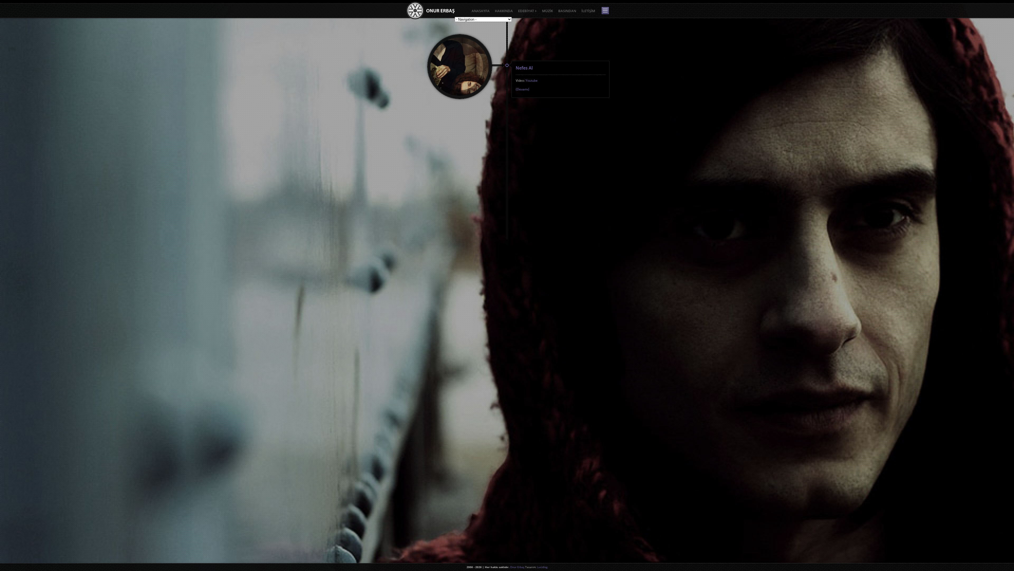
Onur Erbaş (517, 567)
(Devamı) (522, 89)
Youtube (531, 80)
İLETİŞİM (588, 10)
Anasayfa (481, 10)
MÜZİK (547, 10)
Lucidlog (542, 567)
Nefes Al (524, 68)
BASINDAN (567, 10)
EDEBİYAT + (527, 10)
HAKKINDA (504, 10)
